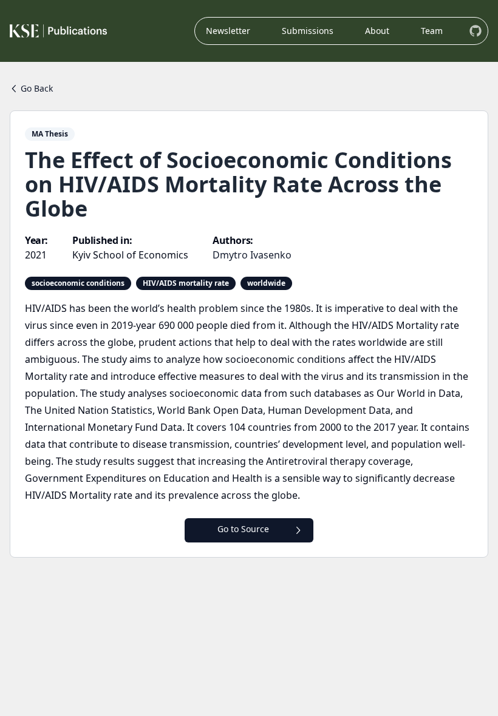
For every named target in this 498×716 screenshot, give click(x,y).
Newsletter (228, 30)
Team (432, 30)
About (377, 30)
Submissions (307, 30)
